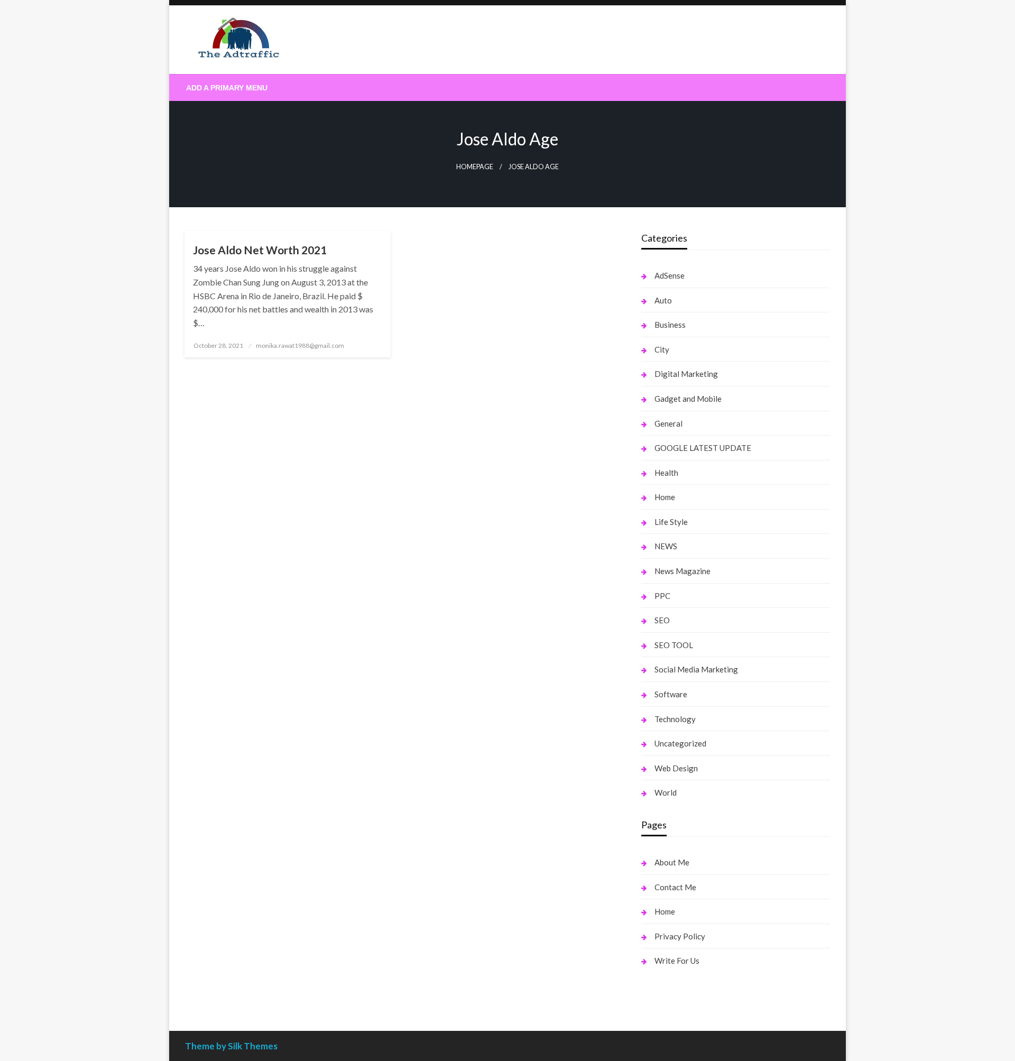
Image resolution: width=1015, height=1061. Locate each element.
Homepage (474, 167)
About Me (671, 862)
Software (670, 694)
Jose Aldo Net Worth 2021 (260, 249)
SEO (662, 620)
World (665, 792)
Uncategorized (680, 743)
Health (666, 472)
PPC (662, 596)
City (661, 349)
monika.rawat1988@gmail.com (300, 345)
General (668, 423)
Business (670, 324)
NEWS (665, 546)
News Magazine (682, 571)
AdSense (669, 275)
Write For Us (676, 960)
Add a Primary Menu (226, 88)
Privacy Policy (679, 936)
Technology (675, 719)
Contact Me (675, 887)
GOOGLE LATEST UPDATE (702, 448)
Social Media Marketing (696, 669)
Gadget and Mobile (688, 398)
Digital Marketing (686, 374)
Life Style (671, 522)
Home (664, 497)
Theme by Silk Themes (231, 1045)
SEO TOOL (673, 645)
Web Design (676, 768)
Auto (663, 300)
